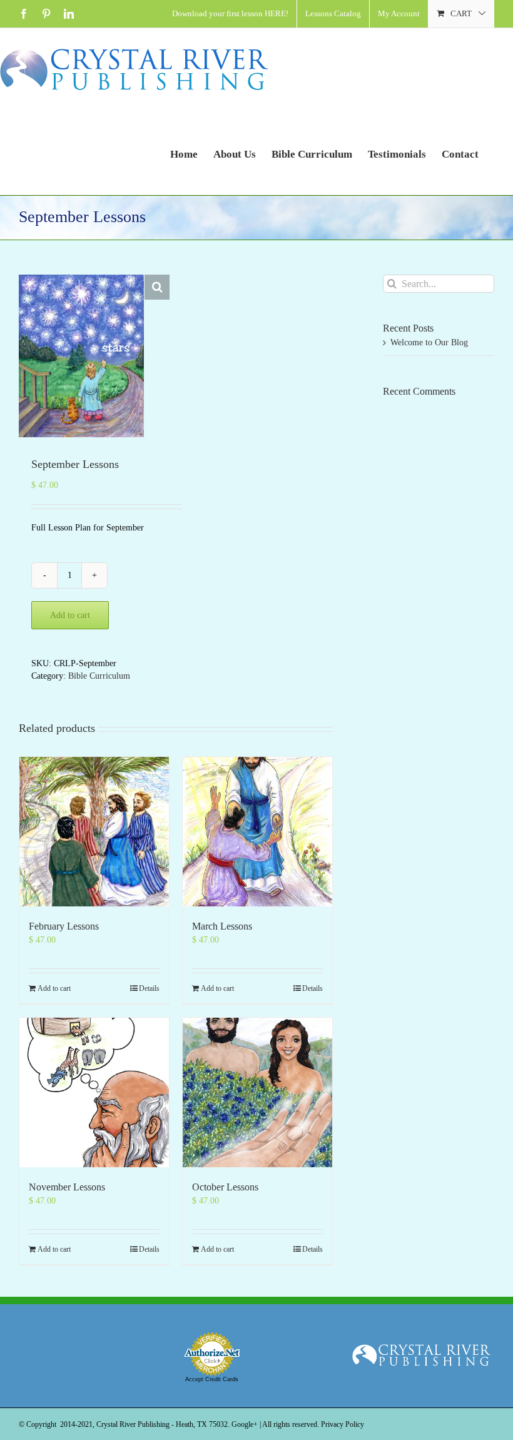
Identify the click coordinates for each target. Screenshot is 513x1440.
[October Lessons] (257, 1092)
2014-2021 (76, 1424)
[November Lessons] (94, 1092)
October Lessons (225, 1187)
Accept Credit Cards (211, 1379)
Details (149, 988)
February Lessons (64, 926)
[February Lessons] (94, 831)
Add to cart (70, 615)
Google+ (244, 1424)
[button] (157, 287)
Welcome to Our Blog (429, 342)
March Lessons (222, 926)
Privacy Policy (342, 1424)
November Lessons (67, 1187)
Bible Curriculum (99, 676)
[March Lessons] (257, 831)
